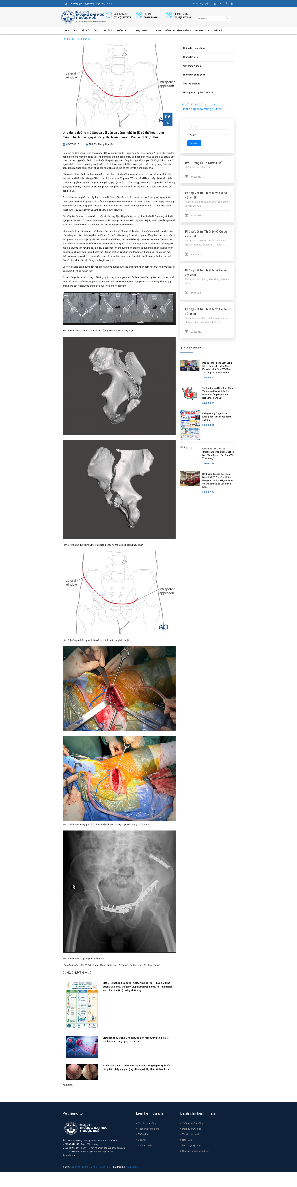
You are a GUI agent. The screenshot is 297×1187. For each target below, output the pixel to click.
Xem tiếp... (68, 1084)
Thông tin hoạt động (194, 48)
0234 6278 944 (72, 1148)
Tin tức (106, 30)
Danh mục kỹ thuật (191, 1145)
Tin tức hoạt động (147, 1123)
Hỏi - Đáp (187, 1140)
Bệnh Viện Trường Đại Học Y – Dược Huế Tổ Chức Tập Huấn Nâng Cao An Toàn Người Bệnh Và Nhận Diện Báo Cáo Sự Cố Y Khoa (217, 480)
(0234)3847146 (182, 17)
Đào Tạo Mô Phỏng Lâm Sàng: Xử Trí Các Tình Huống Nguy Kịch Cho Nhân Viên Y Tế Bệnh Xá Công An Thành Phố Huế (217, 368)
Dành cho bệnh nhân (177, 30)
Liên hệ (218, 30)
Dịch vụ (157, 30)
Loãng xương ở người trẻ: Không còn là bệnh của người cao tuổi (217, 416)
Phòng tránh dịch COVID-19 (198, 92)
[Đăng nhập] (221, 3)
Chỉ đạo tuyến (145, 1145)
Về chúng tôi (89, 30)
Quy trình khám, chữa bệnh (195, 1151)
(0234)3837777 (122, 17)
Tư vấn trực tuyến (191, 1134)
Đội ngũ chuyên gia (191, 1128)
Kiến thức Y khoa (192, 66)
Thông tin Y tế (83, 39)
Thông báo (123, 30)
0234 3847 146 (72, 1144)
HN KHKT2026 (202, 30)
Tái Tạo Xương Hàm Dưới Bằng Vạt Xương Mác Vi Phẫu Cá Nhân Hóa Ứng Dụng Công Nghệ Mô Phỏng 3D (217, 393)
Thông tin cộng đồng (194, 74)
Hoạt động (142, 30)
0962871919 (150, 17)
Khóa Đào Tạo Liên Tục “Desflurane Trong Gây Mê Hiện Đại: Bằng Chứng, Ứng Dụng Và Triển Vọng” (218, 453)
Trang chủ (71, 30)
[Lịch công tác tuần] (215, 3)
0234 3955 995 (72, 1151)
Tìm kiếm (194, 143)
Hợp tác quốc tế (191, 83)
